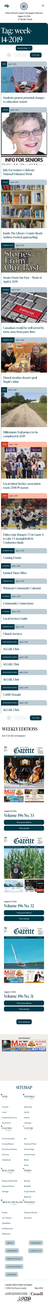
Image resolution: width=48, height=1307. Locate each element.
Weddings (29, 1202)
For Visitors (6, 1217)
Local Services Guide (15, 618)
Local (4, 1112)
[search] (43, 5)
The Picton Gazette (18, 1288)
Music (26, 1165)
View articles (24, 828)
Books (26, 1159)
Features (7, 1128)
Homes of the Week (9, 1181)
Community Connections (18, 603)
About (10, 1243)
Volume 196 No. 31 (18, 996)
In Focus (5, 1154)
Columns (27, 1123)
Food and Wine (30, 1144)
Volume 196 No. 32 (19, 905)
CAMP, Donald (12, 694)
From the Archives (9, 1149)
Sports (28, 1170)
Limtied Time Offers (15, 573)
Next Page (35, 55)
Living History (8, 1144)
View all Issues (24, 1022)
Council (5, 1107)
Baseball (27, 1186)
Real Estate (8, 1170)
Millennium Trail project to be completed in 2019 (20, 434)
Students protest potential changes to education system (24, 100)
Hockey (27, 1181)
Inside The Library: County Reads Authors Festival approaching (22, 235)
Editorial (29, 1096)
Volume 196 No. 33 (19, 815)
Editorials (28, 1107)
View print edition (24, 822)
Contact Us (35, 1250)
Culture (28, 1128)
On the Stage (29, 1149)
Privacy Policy (14, 1258)
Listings (5, 1191)
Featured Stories (30, 1212)
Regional (27, 1196)
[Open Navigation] (7, 6)
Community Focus (9, 1117)
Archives (11, 1274)
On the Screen (29, 1154)
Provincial (6, 1123)
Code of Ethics (14, 1266)
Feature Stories (8, 1186)
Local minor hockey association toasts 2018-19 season (22, 485)
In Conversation (8, 1138)
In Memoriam (7, 1228)
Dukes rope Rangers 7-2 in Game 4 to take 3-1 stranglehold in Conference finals (23, 538)
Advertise (12, 1250)
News (5, 1096)
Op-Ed (26, 1112)
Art (25, 1138)
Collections (6, 1159)
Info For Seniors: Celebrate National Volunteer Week (19, 172)
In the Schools (29, 1191)
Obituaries (6, 1233)
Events (4, 1212)
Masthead (36, 1243)
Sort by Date (22, 48)
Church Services (12, 634)
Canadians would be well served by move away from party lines (23, 330)
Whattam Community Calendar (22, 588)
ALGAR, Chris (11, 649)
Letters (27, 1117)
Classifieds (6, 1223)
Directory (28, 1217)
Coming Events (12, 558)
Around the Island (12, 1202)
